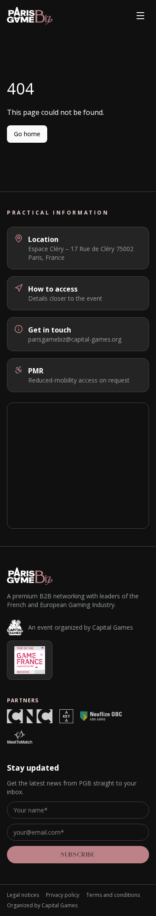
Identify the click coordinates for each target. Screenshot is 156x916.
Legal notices (23, 895)
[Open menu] (140, 15)
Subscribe (78, 854)
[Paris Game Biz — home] (29, 15)
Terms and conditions (113, 895)
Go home (27, 134)
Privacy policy (62, 895)
